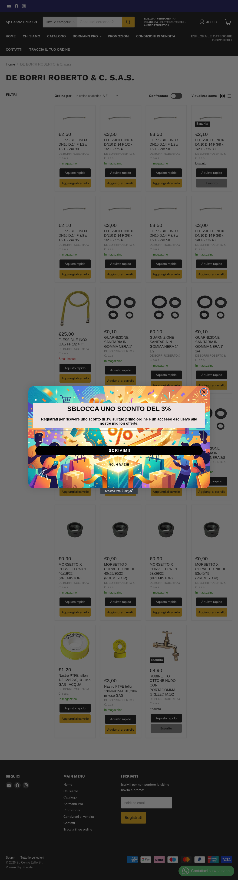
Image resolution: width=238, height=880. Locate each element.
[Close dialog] (203, 391)
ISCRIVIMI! (119, 451)
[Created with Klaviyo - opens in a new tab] (119, 491)
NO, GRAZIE (119, 464)
